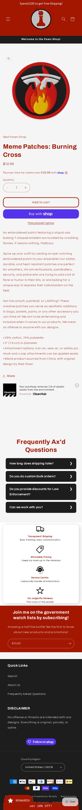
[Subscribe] (69, 643)
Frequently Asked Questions (27, 694)
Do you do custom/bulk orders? (32, 476)
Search (12, 676)
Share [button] (11, 376)
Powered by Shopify (45, 796)
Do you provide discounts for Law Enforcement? (34, 491)
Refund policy (69, 796)
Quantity (8, 180)
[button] (8, 19)
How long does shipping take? (32, 463)
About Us (14, 685)
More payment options (41, 223)
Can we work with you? (26, 507)
